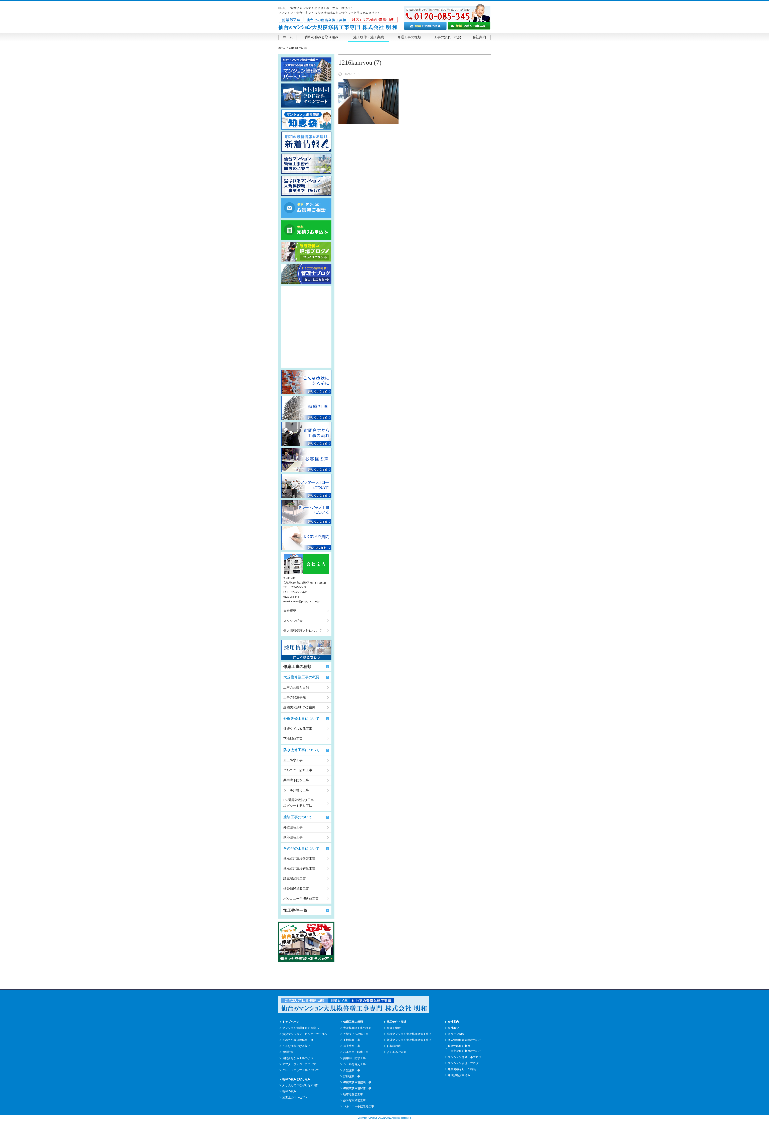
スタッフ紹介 (293, 620)
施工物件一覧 (295, 910)
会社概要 (289, 610)
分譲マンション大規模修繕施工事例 (409, 1034)
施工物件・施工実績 (368, 37)
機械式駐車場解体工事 (299, 868)
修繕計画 (288, 1052)
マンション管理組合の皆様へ (300, 1028)
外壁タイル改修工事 (297, 728)
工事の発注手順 (294, 697)
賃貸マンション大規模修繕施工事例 (409, 1040)
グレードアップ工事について (300, 1070)
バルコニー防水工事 (297, 770)
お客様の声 (394, 1046)
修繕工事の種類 (409, 37)
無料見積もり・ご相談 (462, 1069)
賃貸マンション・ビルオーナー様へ (304, 1034)
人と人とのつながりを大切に (300, 1085)
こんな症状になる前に (296, 1046)
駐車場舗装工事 (294, 878)
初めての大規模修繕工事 (297, 1040)
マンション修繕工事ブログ (464, 1057)
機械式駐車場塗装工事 (299, 858)
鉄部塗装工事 (293, 837)
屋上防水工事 (293, 760)
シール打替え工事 (296, 790)
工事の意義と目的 (296, 687)
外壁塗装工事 (293, 827)
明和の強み (289, 1091)
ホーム (288, 37)
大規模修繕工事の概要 (301, 677)
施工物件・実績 (396, 1021)
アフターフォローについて (299, 1064)
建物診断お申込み (459, 1075)
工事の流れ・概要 (447, 37)
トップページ (290, 1021)
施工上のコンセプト (295, 1097)
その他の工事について (301, 849)
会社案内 (479, 37)
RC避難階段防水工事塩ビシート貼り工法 (298, 802)
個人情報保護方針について (302, 630)
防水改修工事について (301, 750)
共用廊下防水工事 (296, 780)
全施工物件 (394, 1028)
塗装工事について (297, 817)
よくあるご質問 (396, 1052)
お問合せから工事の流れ (297, 1058)
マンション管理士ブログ (463, 1063)
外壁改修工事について (301, 719)
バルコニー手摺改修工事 (301, 898)
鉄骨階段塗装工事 (296, 888)
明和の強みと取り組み (321, 37)
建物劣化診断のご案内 (299, 707)
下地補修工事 (293, 738)
